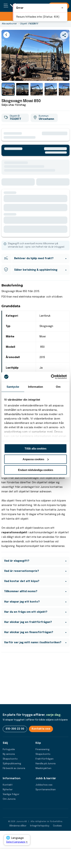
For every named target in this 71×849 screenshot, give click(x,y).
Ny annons (9, 754)
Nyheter (8, 789)
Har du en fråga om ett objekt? (25, 612)
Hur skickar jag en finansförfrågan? (28, 632)
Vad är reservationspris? (21, 571)
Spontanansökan (46, 789)
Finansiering (43, 749)
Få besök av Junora (14, 768)
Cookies (57, 826)
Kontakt (8, 785)
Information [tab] (35, 386)
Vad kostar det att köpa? (21, 581)
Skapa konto (10, 759)
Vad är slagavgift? (16, 561)
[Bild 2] (36, 89)
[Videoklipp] (22, 89)
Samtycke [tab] (13, 386)
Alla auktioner (9, 24)
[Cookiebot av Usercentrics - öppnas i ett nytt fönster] (51, 376)
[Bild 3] (50, 89)
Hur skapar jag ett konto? (22, 602)
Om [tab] (58, 386)
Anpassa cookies (33, 459)
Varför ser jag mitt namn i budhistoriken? (32, 642)
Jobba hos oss (44, 785)
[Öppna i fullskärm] (65, 76)
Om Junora (9, 799)
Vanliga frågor (11, 794)
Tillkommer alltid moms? (20, 591)
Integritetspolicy (39, 826)
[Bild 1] (8, 89)
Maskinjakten (43, 768)
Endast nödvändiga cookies (35, 469)
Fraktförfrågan (45, 759)
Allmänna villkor (17, 826)
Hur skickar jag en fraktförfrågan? (28, 622)
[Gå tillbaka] (6, 35)
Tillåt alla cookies (35, 448)
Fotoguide (9, 749)
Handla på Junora (46, 763)
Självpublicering (12, 763)
